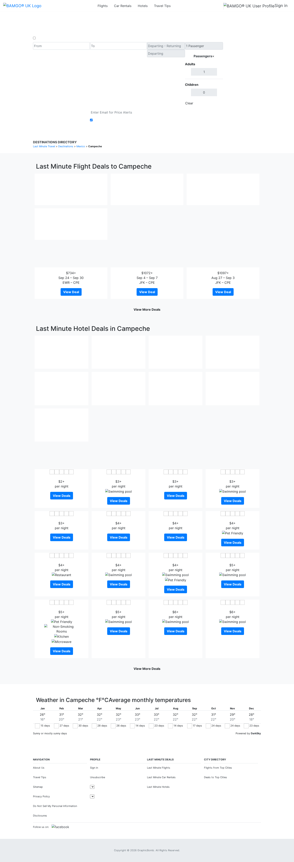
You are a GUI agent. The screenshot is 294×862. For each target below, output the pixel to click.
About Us (38, 767)
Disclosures (40, 815)
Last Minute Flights (158, 767)
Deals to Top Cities (215, 777)
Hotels (143, 6)
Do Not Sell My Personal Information (55, 806)
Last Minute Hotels (158, 786)
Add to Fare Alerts (107, 120)
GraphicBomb (145, 850)
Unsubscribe (97, 777)
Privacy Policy (41, 796)
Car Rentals (122, 6)
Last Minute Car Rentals (161, 777)
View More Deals (147, 309)
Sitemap (38, 786)
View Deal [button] (71, 292)
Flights (103, 6)
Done (216, 103)
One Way (43, 38)
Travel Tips (162, 6)
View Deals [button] (61, 496)
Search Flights (242, 75)
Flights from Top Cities (218, 767)
